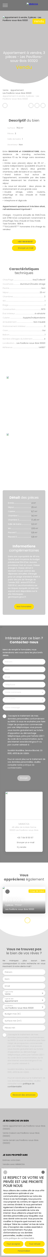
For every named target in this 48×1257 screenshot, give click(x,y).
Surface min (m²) (13, 1021)
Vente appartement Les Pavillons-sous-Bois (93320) (24, 1127)
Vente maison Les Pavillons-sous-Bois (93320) (21, 1134)
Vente (5, 90)
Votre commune (13, 692)
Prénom (8, 662)
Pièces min (10, 1028)
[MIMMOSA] (36, 5)
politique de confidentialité (21, 766)
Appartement (17, 90)
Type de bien (9, 999)
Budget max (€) (13, 1014)
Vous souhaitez (10, 699)
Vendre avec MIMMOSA (14, 1164)
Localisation (9, 1006)
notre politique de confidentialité (18, 1238)
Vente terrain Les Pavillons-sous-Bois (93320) (20, 1142)
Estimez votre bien (11, 1160)
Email (7, 677)
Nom (7, 669)
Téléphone (10, 684)
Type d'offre (9, 992)
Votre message (12, 707)
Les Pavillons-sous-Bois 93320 (17, 93)
